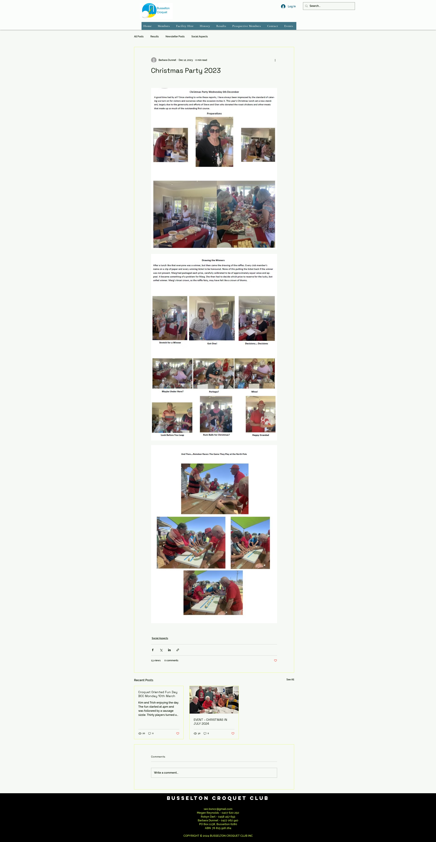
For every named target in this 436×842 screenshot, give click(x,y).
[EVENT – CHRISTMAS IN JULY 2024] (214, 700)
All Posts (139, 36)
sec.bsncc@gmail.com (218, 809)
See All (290, 679)
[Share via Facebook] (152, 650)
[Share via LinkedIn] (169, 650)
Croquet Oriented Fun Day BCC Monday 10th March (157, 694)
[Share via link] (177, 650)
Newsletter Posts (175, 36)
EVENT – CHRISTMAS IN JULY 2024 (210, 722)
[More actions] (275, 60)
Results (154, 36)
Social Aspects (199, 36)
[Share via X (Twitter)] (161, 650)
